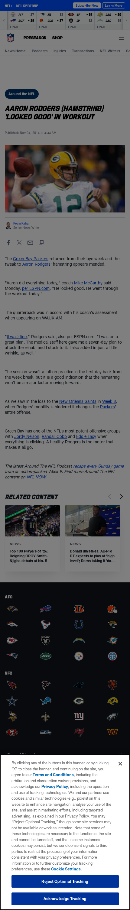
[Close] (120, 763)
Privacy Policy (54, 786)
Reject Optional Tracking (64, 881)
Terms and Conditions (53, 774)
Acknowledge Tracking (65, 898)
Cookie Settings (66, 868)
